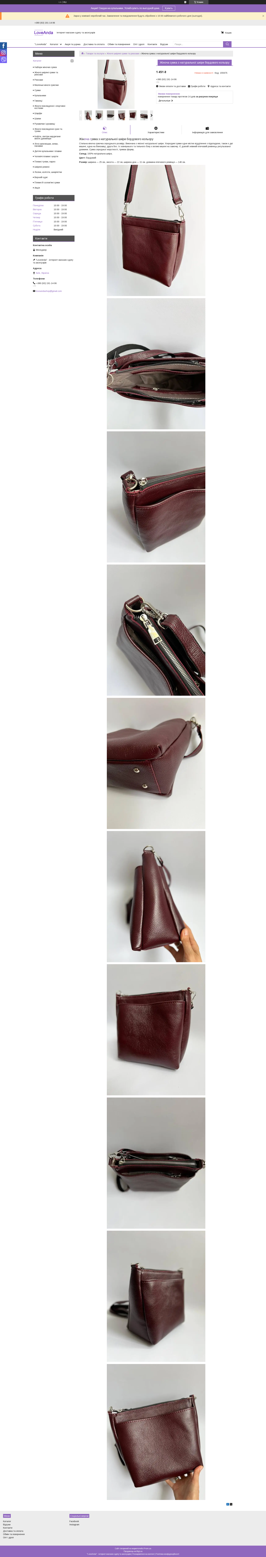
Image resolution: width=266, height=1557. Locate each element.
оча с (87, 139)
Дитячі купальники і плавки (48, 151)
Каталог (54, 44)
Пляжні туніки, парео (44, 161)
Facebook (74, 1521)
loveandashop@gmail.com (49, 291)
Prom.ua (147, 1548)
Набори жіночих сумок (45, 67)
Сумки (37, 90)
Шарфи (38, 113)
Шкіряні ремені (41, 167)
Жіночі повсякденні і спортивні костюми (49, 107)
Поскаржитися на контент (143, 1554)
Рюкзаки (38, 80)
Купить (169, 8)
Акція (37, 188)
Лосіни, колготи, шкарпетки (48, 172)
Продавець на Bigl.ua (133, 1551)
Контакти (152, 44)
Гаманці (38, 100)
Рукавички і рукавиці (44, 124)
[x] (231, 1504)
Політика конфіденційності (167, 1554)
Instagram (74, 1524)
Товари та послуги (95, 53)
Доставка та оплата (94, 44)
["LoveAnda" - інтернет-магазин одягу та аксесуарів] (43, 32)
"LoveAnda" (40, 44)
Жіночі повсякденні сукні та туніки (48, 130)
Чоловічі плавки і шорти (46, 156)
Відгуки (164, 44)
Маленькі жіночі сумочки (46, 85)
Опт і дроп (138, 44)
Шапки (37, 118)
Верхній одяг (41, 177)
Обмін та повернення (119, 44)
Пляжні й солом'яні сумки (47, 182)
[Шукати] (227, 44)
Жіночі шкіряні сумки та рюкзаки (123, 53)
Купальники (40, 95)
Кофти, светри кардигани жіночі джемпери (47, 137)
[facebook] (227, 1504)
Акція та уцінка (72, 44)
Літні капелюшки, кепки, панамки (46, 145)
